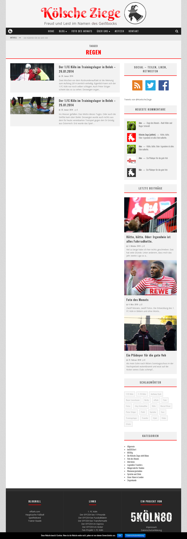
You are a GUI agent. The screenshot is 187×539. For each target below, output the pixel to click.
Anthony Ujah (156, 394)
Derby (146, 400)
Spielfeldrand (35, 517)
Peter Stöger (131, 412)
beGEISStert (131, 449)
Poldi (143, 412)
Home (51, 31)
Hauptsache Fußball (34, 514)
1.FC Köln (129, 394)
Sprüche (153, 412)
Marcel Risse (165, 406)
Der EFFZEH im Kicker (92, 527)
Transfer (145, 418)
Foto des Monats (82, 31)
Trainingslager (131, 418)
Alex (140, 122)
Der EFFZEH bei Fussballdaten (92, 517)
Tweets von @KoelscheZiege (138, 99)
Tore (162, 412)
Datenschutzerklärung (151, 530)
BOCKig (130, 452)
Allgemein (131, 446)
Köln (154, 406)
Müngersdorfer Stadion (135, 467)
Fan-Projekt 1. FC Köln (92, 530)
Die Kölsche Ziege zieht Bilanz (138, 455)
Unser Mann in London (135, 477)
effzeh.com (35, 511)
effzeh (156, 400)
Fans (165, 400)
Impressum (151, 527)
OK (120, 536)
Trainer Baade (34, 520)
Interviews (131, 461)
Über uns (102, 31)
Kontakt (134, 31)
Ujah (155, 418)
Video (164, 418)
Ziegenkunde (131, 480)
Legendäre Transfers (134, 464)
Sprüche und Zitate (134, 474)
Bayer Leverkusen (133, 400)
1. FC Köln (142, 394)
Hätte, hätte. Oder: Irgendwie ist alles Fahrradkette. (154, 136)
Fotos (128, 406)
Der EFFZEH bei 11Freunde (92, 514)
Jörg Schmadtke (141, 406)
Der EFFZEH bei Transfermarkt (92, 520)
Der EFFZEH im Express (92, 523)
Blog (62, 31)
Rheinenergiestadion (134, 471)
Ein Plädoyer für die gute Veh (36, 38)
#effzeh (119, 31)
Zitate (128, 424)
